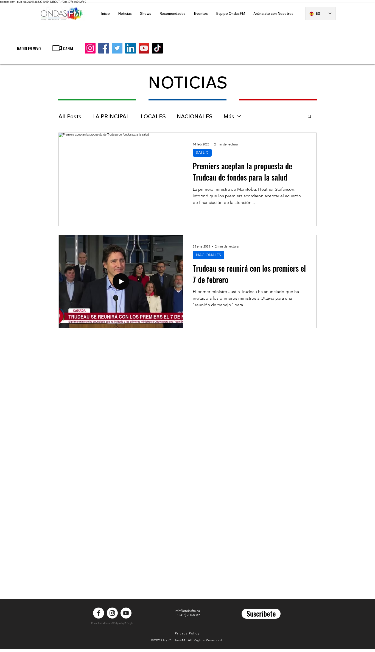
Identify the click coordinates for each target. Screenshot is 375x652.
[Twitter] (117, 48)
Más (228, 116)
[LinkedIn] (130, 48)
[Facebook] (103, 48)
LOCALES (153, 116)
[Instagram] (90, 48)
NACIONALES (194, 116)
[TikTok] (157, 48)
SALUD (202, 152)
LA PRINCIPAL (111, 116)
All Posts (69, 116)
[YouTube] (144, 48)
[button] (309, 117)
